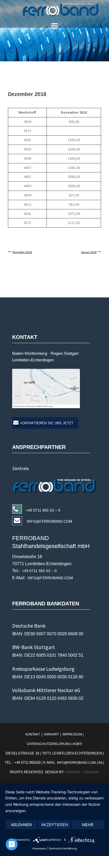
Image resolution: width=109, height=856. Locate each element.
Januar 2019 (89, 252)
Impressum (39, 848)
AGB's (77, 744)
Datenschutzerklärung (63, 848)
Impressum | (73, 734)
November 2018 (22, 252)
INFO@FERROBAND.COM (49, 521)
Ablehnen (21, 824)
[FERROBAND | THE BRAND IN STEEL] (55, 9)
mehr (87, 824)
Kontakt (33, 734)
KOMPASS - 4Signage (82, 772)
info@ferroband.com (76, 763)
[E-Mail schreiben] (56, 485)
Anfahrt (51, 734)
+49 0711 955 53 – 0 (43, 510)
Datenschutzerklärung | (50, 744)
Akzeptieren (54, 824)
